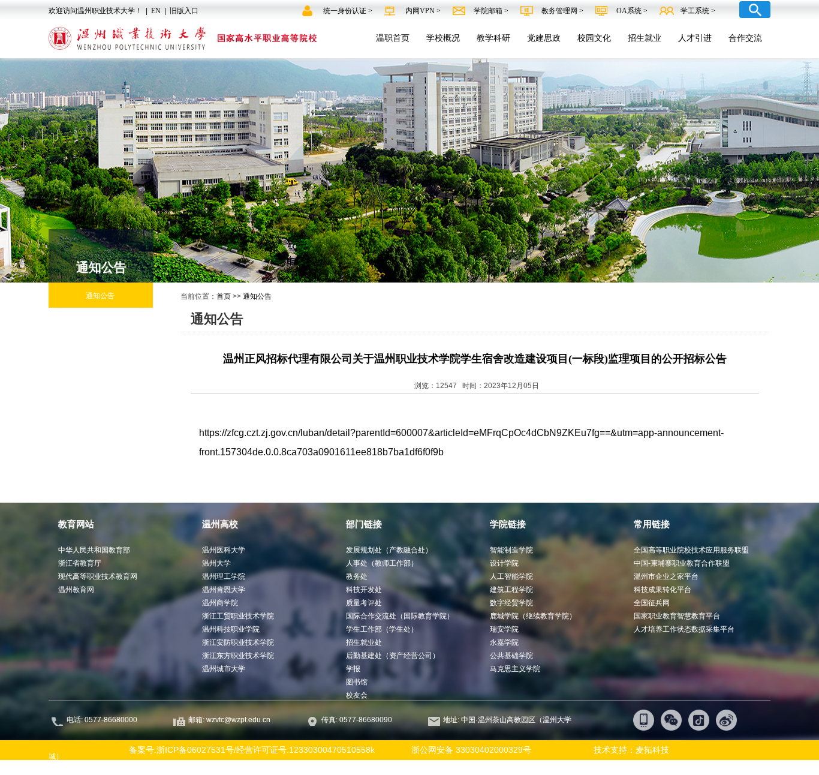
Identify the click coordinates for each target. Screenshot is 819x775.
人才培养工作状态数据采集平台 (684, 629)
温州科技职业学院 (231, 629)
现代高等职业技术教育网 (97, 576)
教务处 (357, 576)
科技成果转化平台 (662, 589)
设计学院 (504, 563)
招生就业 (644, 38)
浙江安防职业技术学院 (238, 642)
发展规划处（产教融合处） (389, 550)
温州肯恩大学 (223, 589)
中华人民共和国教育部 (94, 550)
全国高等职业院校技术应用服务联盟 (691, 550)
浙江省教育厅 (79, 563)
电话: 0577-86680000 (102, 720)
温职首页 (393, 38)
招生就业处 (364, 642)
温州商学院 (220, 603)
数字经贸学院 (511, 603)
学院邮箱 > (492, 11)
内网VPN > (423, 11)
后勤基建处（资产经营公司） (392, 655)
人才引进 (695, 38)
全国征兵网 (652, 603)
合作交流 (745, 38)
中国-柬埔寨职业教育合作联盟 (682, 563)
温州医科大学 (223, 550)
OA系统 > (632, 11)
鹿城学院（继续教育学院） (533, 616)
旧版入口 (184, 11)
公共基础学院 (511, 655)
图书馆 (357, 682)
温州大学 (216, 563)
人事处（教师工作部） (382, 563)
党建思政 (544, 38)
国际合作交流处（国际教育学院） (400, 616)
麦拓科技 (652, 750)
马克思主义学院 (515, 669)
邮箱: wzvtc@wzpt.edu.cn (229, 720)
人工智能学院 (511, 576)
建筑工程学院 (511, 589)
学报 (353, 669)
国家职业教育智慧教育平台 (677, 616)
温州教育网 (76, 589)
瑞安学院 (504, 629)
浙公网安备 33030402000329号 (471, 750)
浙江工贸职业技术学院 (238, 616)
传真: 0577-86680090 (357, 720)
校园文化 (594, 38)
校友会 (357, 695)
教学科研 (493, 38)
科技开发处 (364, 589)
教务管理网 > (563, 11)
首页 (223, 296)
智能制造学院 (511, 550)
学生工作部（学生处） (382, 629)
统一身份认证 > (348, 11)
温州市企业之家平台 (666, 576)
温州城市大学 (223, 669)
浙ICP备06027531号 (195, 750)
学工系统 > (698, 11)
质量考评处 (364, 603)
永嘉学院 (504, 642)
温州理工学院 (223, 576)
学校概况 (443, 38)
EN (156, 11)
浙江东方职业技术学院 (238, 655)
